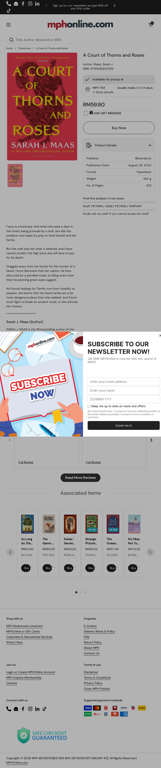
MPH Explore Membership (24, 677)
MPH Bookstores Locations (24, 626)
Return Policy (93, 642)
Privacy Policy (93, 683)
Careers (11, 683)
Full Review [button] (25, 462)
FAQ (86, 637)
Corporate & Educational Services (29, 637)
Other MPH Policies (97, 689)
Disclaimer (91, 672)
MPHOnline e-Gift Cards (23, 631)
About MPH (91, 648)
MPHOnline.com (17, 762)
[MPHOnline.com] (80, 24)
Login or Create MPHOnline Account (30, 672)
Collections (24, 48)
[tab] (103, 92)
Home (9, 48)
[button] (150, 25)
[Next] (150, 552)
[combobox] (80, 39)
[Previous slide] (9, 440)
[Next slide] (151, 440)
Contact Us (91, 653)
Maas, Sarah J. (103, 64)
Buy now (27, 568)
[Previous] (10, 552)
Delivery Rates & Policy (99, 631)
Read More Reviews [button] (80, 477)
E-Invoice (90, 626)
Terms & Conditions (97, 677)
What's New (14, 642)
